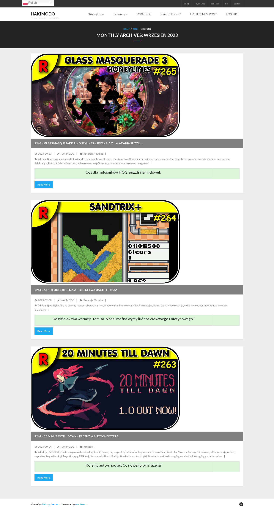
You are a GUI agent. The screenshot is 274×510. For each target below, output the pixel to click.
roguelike (39, 456)
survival (184, 456)
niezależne (168, 159)
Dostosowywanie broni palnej (77, 452)
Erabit (97, 452)
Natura (157, 159)
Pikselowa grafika (128, 305)
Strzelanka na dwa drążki (133, 456)
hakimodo (78, 159)
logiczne (148, 159)
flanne (105, 452)
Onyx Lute (180, 159)
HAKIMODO (67, 153)
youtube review (127, 163)
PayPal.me (200, 3)
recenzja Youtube (206, 159)
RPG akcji (84, 456)
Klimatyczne (109, 159)
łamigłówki (143, 163)
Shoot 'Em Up (111, 456)
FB (226, 3)
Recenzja (88, 153)
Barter (237, 3)
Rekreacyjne (223, 159)
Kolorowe (123, 159)
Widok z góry (197, 456)
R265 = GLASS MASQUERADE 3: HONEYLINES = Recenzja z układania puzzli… (88, 143)
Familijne (46, 159)
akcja (45, 452)
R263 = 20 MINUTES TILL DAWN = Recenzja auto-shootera (76, 436)
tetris (163, 305)
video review (85, 163)
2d (39, 159)
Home (126, 29)
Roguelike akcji (54, 456)
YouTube (215, 3)
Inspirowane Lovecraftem (152, 452)
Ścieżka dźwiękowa (66, 163)
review (230, 452)
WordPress (81, 504)
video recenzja (175, 305)
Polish (32, 2)
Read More (43, 184)
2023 (135, 29)
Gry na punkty (67, 305)
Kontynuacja (136, 159)
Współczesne (100, 163)
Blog (186, 3)
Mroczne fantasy (187, 452)
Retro (51, 163)
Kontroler (172, 452)
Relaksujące (40, 163)
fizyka (56, 305)
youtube (112, 163)
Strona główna (96, 14)
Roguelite (68, 456)
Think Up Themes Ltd (51, 504)
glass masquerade (62, 159)
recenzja (191, 159)
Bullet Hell (54, 452)
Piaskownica (111, 305)
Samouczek (96, 456)
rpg (76, 456)
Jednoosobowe (93, 159)
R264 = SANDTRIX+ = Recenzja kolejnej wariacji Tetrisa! (75, 290)
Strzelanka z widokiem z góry (163, 456)
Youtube (98, 153)
